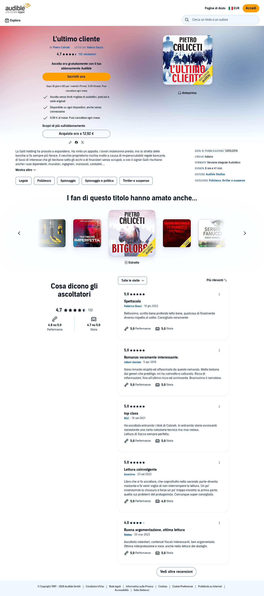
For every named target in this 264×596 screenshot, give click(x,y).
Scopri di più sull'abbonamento (63, 126)
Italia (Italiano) (141, 590)
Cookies (163, 586)
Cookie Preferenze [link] (182, 586)
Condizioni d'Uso (95, 586)
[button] (70, 142)
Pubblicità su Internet (210, 586)
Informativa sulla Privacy (140, 586)
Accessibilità (122, 590)
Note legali (115, 586)
